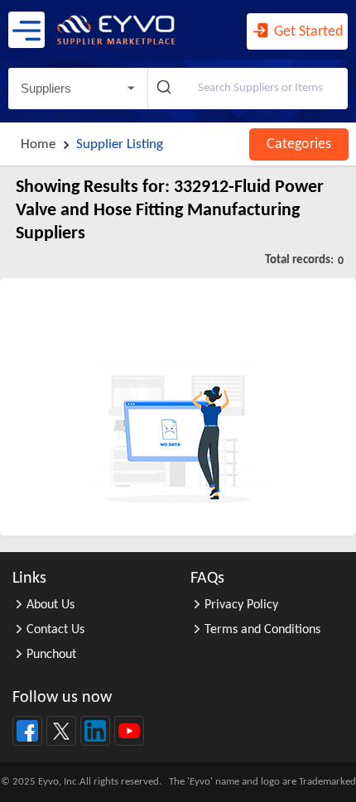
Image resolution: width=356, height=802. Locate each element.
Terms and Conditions (262, 629)
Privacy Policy (241, 605)
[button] (77, 88)
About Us (50, 605)
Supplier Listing (119, 144)
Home (38, 144)
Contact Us (55, 629)
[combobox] (248, 88)
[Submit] (166, 88)
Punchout (51, 654)
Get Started (307, 32)
